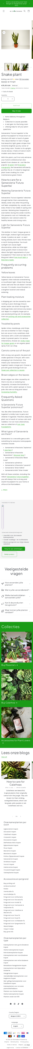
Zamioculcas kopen (11, 867)
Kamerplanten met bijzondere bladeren (14, 969)
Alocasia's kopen (10, 832)
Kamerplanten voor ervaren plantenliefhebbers (14, 987)
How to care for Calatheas (16, 783)
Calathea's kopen (10, 834)
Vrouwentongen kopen (12, 870)
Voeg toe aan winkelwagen (13, 549)
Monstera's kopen (10, 854)
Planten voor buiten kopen (13, 991)
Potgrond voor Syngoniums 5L (14, 923)
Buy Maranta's (8, 665)
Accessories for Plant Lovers (15, 740)
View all (4, 757)
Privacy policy (24, 1042)
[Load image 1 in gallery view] (8, 67)
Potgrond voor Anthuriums (13, 897)
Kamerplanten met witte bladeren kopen (16, 962)
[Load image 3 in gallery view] (24, 67)
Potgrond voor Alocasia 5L (13, 900)
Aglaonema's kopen (11, 829)
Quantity (4, 95)
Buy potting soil (9, 883)
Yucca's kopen (9, 864)
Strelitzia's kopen (10, 862)
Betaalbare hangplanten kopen (15, 965)
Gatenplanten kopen (11, 873)
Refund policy (15, 1042)
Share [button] (5, 490)
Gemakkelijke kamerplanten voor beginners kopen (16, 977)
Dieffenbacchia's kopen (12, 843)
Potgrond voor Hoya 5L (12, 918)
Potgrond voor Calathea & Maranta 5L (13, 911)
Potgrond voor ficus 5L (12, 915)
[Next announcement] (30, 4)
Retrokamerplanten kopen (13, 953)
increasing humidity (9, 392)
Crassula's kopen (10, 837)
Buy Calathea (8, 702)
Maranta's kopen (10, 851)
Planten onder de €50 (11, 997)
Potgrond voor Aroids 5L (12, 902)
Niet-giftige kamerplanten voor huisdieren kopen (15, 982)
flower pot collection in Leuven (13, 370)
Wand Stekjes (8, 926)
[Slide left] (2, 67)
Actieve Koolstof (10, 886)
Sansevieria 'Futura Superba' (18, 477)
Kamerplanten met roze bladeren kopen (16, 956)
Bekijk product (9, 554)
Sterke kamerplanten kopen (14, 950)
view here (7, 450)
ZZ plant (11, 165)
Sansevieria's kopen (11, 859)
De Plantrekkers (15, 1039)
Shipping (12, 88)
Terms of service (12, 1044)
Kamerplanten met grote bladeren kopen (16, 946)
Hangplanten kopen (11, 973)
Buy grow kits (8, 932)
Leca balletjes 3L (10, 894)
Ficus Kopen (8, 848)
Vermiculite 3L (9, 891)
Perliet (6, 889)
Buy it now (16, 111)
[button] (4, 11)
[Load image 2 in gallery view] (16, 67)
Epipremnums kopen (11, 845)
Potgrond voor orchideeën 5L (14, 921)
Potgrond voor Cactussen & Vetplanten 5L (14, 906)
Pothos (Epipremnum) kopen (14, 856)
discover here (19, 455)
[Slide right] (31, 67)
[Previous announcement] (3, 4)
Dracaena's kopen (10, 840)
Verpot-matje (9, 929)
